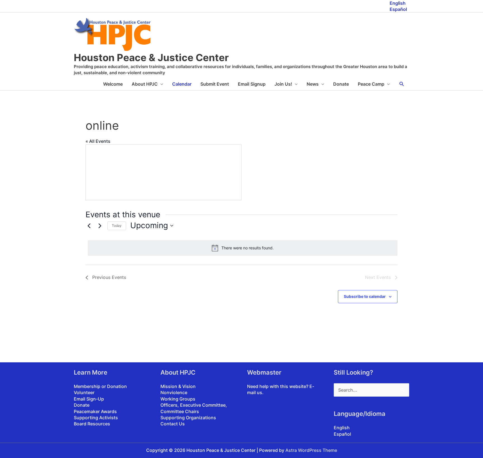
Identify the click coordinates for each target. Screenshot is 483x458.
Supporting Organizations (188, 417)
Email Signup (252, 84)
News (313, 84)
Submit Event (214, 84)
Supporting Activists (96, 417)
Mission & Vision (178, 386)
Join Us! (283, 84)
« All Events (98, 141)
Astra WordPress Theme (311, 450)
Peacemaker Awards (95, 411)
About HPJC (145, 84)
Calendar (181, 84)
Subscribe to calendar (365, 296)
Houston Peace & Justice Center (151, 57)
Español (398, 9)
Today (117, 225)
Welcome (113, 84)
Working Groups (177, 399)
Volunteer (84, 392)
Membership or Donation (100, 386)
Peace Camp (371, 84)
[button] (402, 84)
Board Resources (92, 423)
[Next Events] (99, 225)
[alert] (242, 248)
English (398, 3)
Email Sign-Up (89, 399)
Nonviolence (173, 392)
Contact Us (172, 423)
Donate (341, 84)
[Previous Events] (89, 225)
